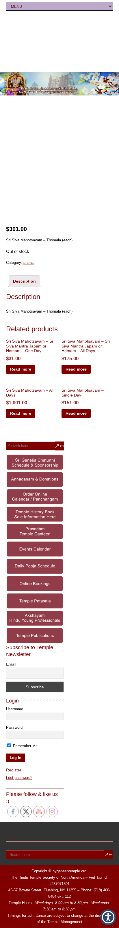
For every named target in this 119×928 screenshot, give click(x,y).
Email (11, 664)
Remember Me (25, 746)
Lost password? (19, 777)
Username (14, 709)
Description (24, 281)
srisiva (28, 262)
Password (14, 727)
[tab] (24, 281)
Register (13, 770)
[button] (108, 917)
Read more (20, 369)
